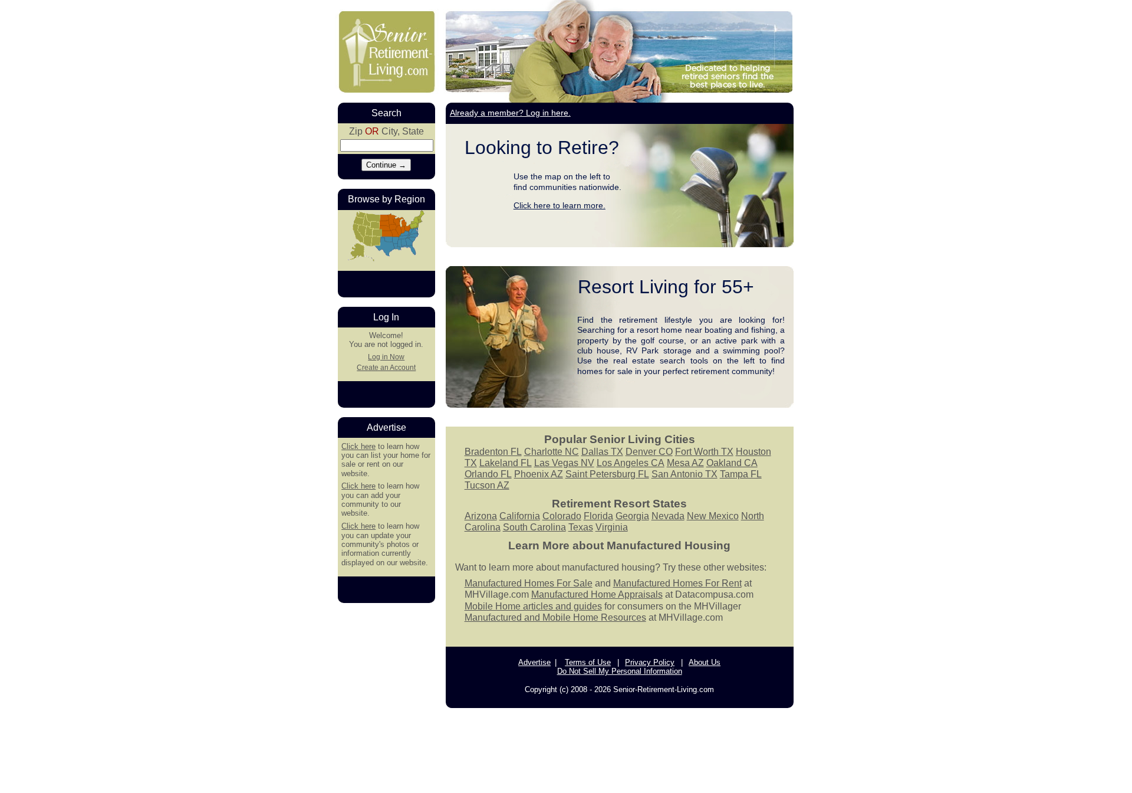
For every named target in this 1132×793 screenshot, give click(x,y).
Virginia (611, 527)
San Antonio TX (684, 474)
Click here (358, 446)
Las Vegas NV (564, 463)
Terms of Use (588, 662)
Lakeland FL (505, 463)
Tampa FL (741, 474)
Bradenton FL (493, 452)
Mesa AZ (685, 463)
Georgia (632, 516)
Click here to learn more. (560, 205)
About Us (704, 662)
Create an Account (386, 367)
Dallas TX (602, 452)
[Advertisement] (566, 749)
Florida (598, 516)
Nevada (668, 516)
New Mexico (713, 516)
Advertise (534, 662)
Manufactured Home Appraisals (597, 594)
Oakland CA (732, 463)
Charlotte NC (551, 452)
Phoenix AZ (538, 474)
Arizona (481, 516)
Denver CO (649, 452)
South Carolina (534, 527)
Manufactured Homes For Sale (529, 583)
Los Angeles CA (630, 463)
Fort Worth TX (704, 452)
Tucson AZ (487, 485)
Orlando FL (488, 474)
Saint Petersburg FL (607, 474)
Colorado (561, 516)
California (519, 516)
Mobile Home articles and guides (533, 606)
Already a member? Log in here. (510, 112)
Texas (580, 527)
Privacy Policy (649, 662)
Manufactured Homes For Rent (677, 583)
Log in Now (386, 357)
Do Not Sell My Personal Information (619, 671)
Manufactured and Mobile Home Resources (555, 617)
